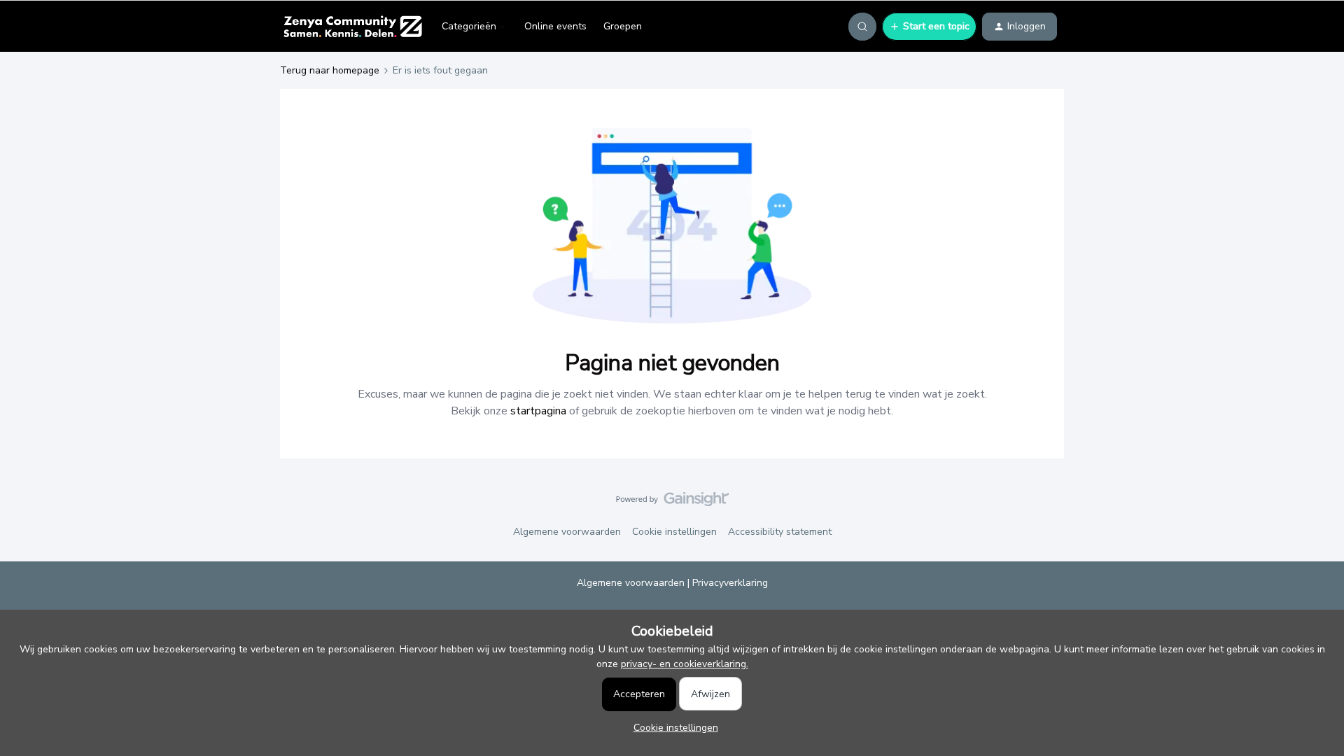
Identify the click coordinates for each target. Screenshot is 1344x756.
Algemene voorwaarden (567, 531)
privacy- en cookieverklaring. (684, 664)
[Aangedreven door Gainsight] (672, 502)
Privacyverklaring (730, 582)
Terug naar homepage (329, 70)
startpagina (538, 411)
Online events (555, 26)
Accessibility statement (780, 531)
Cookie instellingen (674, 531)
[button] (929, 27)
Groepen (622, 26)
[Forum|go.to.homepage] (352, 27)
